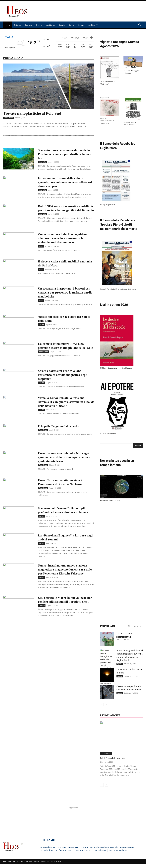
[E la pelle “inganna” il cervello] (18, 433)
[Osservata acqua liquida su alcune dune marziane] (107, 692)
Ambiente (50, 25)
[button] (139, 25)
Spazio (62, 25)
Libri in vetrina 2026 (114, 304)
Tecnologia (43, 430)
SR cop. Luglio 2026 (107, 205)
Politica (39, 25)
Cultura (81, 25)
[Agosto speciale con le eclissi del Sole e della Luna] (18, 325)
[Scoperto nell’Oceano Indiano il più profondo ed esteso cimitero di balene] (18, 517)
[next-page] (106, 704)
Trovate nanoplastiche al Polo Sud (32, 113)
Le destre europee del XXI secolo (120, 368)
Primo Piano (8, 118)
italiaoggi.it (135, 71)
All (129, 626)
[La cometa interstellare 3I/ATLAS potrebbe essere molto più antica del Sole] (18, 352)
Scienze (17, 25)
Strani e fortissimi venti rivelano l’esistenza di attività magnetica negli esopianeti (62, 375)
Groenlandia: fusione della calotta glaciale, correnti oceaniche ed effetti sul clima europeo (65, 182)
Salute (71, 25)
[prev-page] (102, 704)
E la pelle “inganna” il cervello (58, 426)
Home (7, 25)
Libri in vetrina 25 (123, 637)
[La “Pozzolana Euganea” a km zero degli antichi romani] (18, 544)
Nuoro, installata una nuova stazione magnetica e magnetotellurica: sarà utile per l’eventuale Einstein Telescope (65, 569)
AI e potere (112, 434)
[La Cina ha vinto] (107, 639)
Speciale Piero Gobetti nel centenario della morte (118, 289)
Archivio (92, 25)
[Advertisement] (91, 11)
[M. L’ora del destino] (121, 738)
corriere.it (110, 82)
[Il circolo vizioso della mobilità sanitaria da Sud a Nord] (18, 270)
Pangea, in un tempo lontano (110, 500)
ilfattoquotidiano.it (107, 121)
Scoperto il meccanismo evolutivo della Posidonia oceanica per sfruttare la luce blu (64, 154)
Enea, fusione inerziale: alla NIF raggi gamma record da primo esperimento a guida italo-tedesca (64, 457)
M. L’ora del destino (112, 758)
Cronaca (28, 25)
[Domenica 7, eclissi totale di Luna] (107, 675)
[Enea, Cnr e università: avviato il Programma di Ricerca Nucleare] (18, 489)
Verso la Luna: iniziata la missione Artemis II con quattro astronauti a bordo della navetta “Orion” (66, 402)
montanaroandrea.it (118, 850)
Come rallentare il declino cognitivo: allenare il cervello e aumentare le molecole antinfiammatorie (62, 238)
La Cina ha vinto (124, 633)
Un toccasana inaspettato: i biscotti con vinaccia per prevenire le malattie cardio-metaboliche (65, 292)
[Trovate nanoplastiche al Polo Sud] (48, 86)
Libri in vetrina (106, 753)
